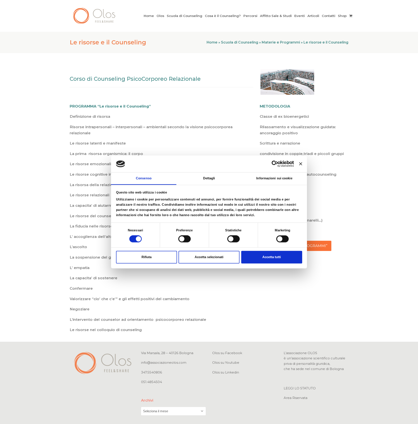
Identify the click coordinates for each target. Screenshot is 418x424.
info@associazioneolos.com (163, 362)
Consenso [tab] (144, 178)
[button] (351, 15)
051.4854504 (151, 382)
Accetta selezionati (209, 257)
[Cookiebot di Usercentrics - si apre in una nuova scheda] (275, 164)
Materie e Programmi (281, 42)
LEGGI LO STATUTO (300, 388)
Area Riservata (295, 398)
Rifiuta (147, 257)
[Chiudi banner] (300, 163)
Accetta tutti (271, 257)
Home (212, 42)
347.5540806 (151, 372)
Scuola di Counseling (239, 42)
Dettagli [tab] (209, 178)
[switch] (184, 239)
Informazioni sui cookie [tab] (274, 178)
